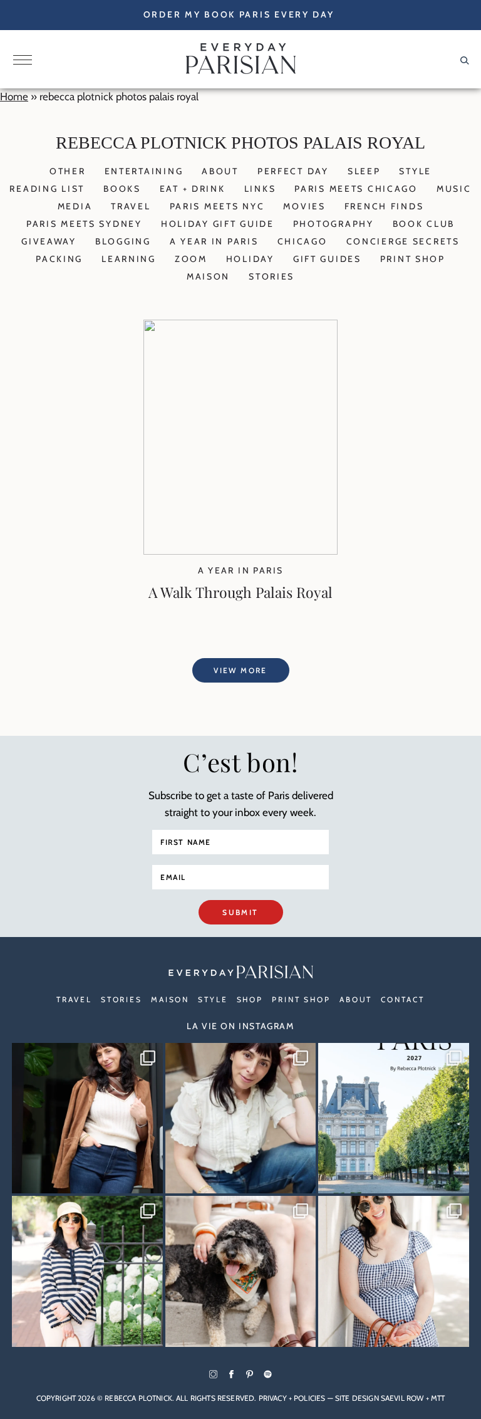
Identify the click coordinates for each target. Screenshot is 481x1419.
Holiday (250, 258)
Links (260, 188)
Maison (208, 276)
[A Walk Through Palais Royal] (240, 551)
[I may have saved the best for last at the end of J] (240, 1271)
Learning (128, 258)
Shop (250, 999)
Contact (402, 999)
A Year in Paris (214, 241)
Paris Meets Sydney (84, 223)
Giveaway (48, 241)
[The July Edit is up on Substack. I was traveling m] (393, 1271)
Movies (304, 206)
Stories (271, 276)
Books (122, 188)
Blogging (123, 241)
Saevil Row (402, 1398)
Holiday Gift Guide (217, 223)
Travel (130, 206)
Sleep (364, 171)
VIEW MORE (240, 670)
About (220, 171)
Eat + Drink (192, 188)
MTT (438, 1398)
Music (454, 188)
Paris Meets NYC (217, 206)
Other (67, 171)
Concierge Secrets (403, 241)
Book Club (424, 223)
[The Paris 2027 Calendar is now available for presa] (393, 1118)
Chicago (302, 241)
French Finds (384, 206)
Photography (333, 223)
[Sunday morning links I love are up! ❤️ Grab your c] (87, 1118)
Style (415, 171)
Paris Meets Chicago (356, 188)
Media (75, 206)
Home (14, 96)
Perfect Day (293, 171)
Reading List (47, 188)
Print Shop (412, 258)
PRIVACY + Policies (292, 1398)
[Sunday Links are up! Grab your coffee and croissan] (240, 1118)
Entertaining (144, 171)
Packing (59, 258)
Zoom (191, 258)
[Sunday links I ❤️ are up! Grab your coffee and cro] (87, 1271)
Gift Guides (327, 258)
